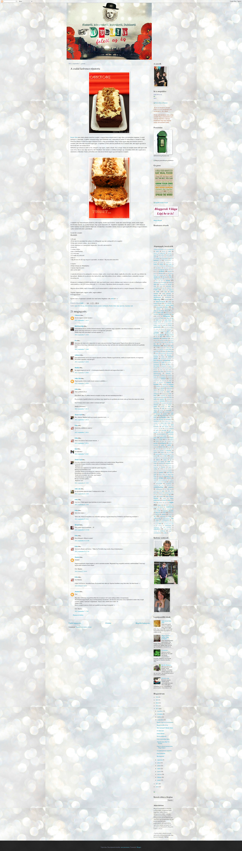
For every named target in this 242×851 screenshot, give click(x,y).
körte (170, 380)
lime (170, 394)
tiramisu (160, 502)
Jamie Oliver (169, 349)
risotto (160, 456)
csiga (163, 288)
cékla (169, 275)
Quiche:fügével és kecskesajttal (165, 722)
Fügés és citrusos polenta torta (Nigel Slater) (165, 747)
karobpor (169, 362)
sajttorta (162, 461)
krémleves (161, 382)
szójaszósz (170, 487)
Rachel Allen (74, 137)
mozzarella (168, 410)
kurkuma (171, 384)
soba (164, 469)
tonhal (159, 505)
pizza (166, 439)
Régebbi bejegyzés (143, 623)
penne (164, 436)
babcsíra (155, 262)
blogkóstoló (162, 269)
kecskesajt (156, 364)
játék (159, 351)
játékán (112, 298)
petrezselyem (163, 438)
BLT (168, 269)
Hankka (77, 368)
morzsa (155, 410)
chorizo (160, 279)
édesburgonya (157, 297)
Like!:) (155, 98)
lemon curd (169, 388)
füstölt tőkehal (167, 320)
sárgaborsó (161, 463)
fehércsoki (156, 310)
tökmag (155, 507)
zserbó (164, 533)
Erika (76, 389)
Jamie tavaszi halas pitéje (166, 621)
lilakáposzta (164, 393)
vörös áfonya (166, 523)
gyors (168, 331)
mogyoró (169, 408)
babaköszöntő (168, 260)
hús (160, 344)
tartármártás (163, 494)
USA (164, 512)
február (159, 777)
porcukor (156, 443)
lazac (171, 386)
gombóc (170, 325)
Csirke (156, 290)
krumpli (156, 384)
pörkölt (170, 443)
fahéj (86, 306)
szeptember (160, 720)
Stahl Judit (169, 472)
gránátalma (171, 327)
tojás (131, 306)
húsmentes (157, 346)
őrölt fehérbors (163, 425)
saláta (168, 461)
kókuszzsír (156, 375)
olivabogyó (161, 419)
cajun (166, 273)
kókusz (162, 371)
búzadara (161, 273)
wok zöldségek (167, 527)
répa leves (160, 249)
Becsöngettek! (160, 756)
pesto (155, 438)
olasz (155, 419)
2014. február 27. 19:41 (81, 586)
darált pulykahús (166, 293)
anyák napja (169, 255)
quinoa (155, 447)
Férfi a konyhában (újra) (163, 739)
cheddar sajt (157, 277)
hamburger (165, 338)
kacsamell (169, 353)
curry (155, 286)
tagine (163, 491)
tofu (166, 502)
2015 (157, 700)
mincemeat (156, 408)
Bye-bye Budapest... (166, 665)
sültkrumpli (166, 476)
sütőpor (161, 478)
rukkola (158, 460)
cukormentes (162, 284)
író (172, 347)
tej (169, 494)
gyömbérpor (168, 333)
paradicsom (169, 432)
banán (155, 264)
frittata (167, 318)
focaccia (158, 316)
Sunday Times (162, 474)
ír (156, 347)
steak (155, 474)
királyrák (156, 371)
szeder (164, 482)
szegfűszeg (170, 482)
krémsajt (90, 306)
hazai (156, 340)
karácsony (167, 360)
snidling (155, 469)
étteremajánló (159, 307)
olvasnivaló (156, 421)
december (160, 711)
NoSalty (170, 415)
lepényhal (169, 390)
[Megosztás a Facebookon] (96, 303)
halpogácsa (156, 338)
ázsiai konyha (164, 258)
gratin (157, 329)
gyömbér (156, 333)
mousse (161, 410)
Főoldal (108, 623)
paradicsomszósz (161, 434)
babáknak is (157, 260)
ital (156, 349)
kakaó (162, 355)
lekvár (162, 388)
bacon (161, 262)
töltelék (161, 507)
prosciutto (156, 445)
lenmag (162, 390)
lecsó (158, 388)
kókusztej (168, 373)
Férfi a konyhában (165, 314)
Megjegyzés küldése (78, 615)
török (158, 509)
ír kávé (161, 347)
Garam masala (157, 321)
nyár (155, 417)
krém (155, 382)
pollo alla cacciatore (166, 441)
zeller (170, 529)
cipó (162, 280)
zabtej (165, 529)
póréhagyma (163, 443)
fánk (172, 307)
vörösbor (160, 525)
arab (155, 257)
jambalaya (161, 349)
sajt (170, 459)
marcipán (156, 401)
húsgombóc (168, 344)
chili (170, 277)
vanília (169, 516)
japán (155, 351)
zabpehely (157, 529)
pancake (156, 432)
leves (168, 392)
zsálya (170, 531)
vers (172, 520)
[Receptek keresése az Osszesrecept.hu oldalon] (161, 202)
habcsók (155, 334)
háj (156, 336)
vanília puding (166, 518)
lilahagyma (156, 394)
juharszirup (170, 351)
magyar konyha (157, 397)
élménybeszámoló (160, 301)
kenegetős (164, 366)
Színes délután (160, 733)
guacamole (169, 329)
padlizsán (171, 428)
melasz (169, 404)
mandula (161, 399)
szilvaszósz (169, 485)
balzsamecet (168, 262)
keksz (169, 364)
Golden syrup (157, 325)
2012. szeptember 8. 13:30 (81, 494)
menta (155, 406)
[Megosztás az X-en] (94, 303)
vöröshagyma (168, 525)
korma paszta (162, 377)
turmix (155, 510)
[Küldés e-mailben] (91, 303)
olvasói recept (164, 421)
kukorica (164, 384)
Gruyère (162, 329)
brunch (155, 273)
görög (165, 327)
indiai (171, 346)
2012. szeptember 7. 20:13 (81, 409)
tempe (164, 498)
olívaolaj (168, 419)
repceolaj (121, 306)
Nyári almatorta (161, 753)
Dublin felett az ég (158, 94)
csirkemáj (164, 289)
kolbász (163, 375)
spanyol (170, 470)
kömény (170, 377)
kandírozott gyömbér (166, 358)
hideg (166, 340)
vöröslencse (156, 527)
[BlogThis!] (93, 303)
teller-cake (78, 489)
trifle (163, 509)
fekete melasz (169, 312)
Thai (155, 502)
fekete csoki (160, 312)
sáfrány (165, 459)
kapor (155, 360)
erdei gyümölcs (168, 303)
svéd (155, 480)
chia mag (164, 277)
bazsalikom (158, 268)
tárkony (157, 494)
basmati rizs (170, 266)
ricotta (155, 456)
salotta (155, 463)
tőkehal (169, 505)
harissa (172, 338)
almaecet (155, 253)
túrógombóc (165, 510)
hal (161, 336)
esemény (156, 305)
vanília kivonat (157, 518)
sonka (155, 470)
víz (156, 523)
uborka (171, 510)
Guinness (156, 331)
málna (155, 399)
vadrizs (170, 514)
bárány (161, 264)
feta (172, 314)
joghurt (164, 351)
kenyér (170, 366)
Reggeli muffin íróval (162, 725)
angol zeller (161, 255)
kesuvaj (161, 367)
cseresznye (168, 286)
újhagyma (157, 512)
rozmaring (165, 458)
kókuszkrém (169, 371)
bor (156, 271)
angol (76, 306)
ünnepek (157, 514)
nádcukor (158, 414)
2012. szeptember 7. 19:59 (81, 383)
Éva (76, 340)
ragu (169, 447)
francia (162, 318)
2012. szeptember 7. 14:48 (81, 349)
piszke (157, 439)
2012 (157, 708)
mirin (163, 408)
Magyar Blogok (158, 220)
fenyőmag (156, 314)
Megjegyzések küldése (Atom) (84, 627)
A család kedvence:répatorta (164, 751)
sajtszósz (155, 461)
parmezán (170, 434)
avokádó (157, 258)
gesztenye (156, 323)
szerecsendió (159, 483)
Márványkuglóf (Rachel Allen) (165, 728)
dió (79, 306)
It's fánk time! (160, 731)
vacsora (164, 514)
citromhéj (156, 282)
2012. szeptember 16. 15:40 (82, 540)
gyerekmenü (162, 331)
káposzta (160, 360)
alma (169, 251)
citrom (168, 280)
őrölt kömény (165, 426)
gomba (164, 325)
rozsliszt (171, 458)
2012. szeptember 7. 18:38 (81, 362)
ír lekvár (168, 347)
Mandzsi (77, 557)
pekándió (159, 436)
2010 (157, 787)
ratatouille (161, 450)
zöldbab (155, 531)
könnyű (163, 379)
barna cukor (169, 264)
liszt (155, 395)
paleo (170, 430)
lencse (155, 390)
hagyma (162, 335)
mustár (160, 412)
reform (155, 452)
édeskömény (168, 297)
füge (172, 318)
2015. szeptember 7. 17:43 (81, 611)
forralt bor (156, 318)
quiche (169, 445)
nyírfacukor (106, 306)
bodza (172, 269)
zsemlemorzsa (157, 533)
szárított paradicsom (163, 480)
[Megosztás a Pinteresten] (98, 303)
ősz (161, 428)
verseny (157, 521)
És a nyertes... (164, 650)
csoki (157, 291)
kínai (161, 369)
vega (172, 518)
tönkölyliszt (169, 507)
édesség (82, 306)
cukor (155, 284)
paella (157, 430)
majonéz (165, 397)
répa (118, 306)
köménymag (156, 378)
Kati (76, 449)
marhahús (162, 401)
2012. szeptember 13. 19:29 (82, 530)
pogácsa (171, 439)
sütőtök (169, 478)
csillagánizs (169, 288)
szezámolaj (156, 485)
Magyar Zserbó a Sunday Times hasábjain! (165, 637)
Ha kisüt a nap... (165, 678)
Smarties (163, 467)
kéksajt (163, 364)
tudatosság (169, 509)
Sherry (160, 465)
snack (169, 467)
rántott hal (158, 448)
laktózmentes (165, 386)
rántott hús (165, 448)
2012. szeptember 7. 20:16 (81, 432)
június (159, 765)
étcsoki (161, 305)
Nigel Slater (163, 415)
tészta (169, 500)
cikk (157, 280)
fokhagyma (166, 316)
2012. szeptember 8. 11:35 (81, 483)
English (155, 303)
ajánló (157, 251)
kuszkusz (158, 386)
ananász (169, 253)
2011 (157, 784)
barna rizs (163, 266)
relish (167, 452)
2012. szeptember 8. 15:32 (81, 519)
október (159, 717)
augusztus (160, 760)
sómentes (170, 469)
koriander (169, 375)
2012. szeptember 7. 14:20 (81, 335)
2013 (157, 706)
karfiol (163, 362)
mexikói (162, 406)
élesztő (167, 299)
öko (154, 425)
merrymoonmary (125, 847)
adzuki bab (170, 249)
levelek (161, 392)
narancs (100, 306)
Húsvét (165, 346)
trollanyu (77, 355)
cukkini (170, 282)
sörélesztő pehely (162, 470)
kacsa (157, 353)
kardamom (156, 362)
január (159, 780)
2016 (157, 697)
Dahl (165, 291)
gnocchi (170, 323)
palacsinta (163, 430)
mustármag (166, 412)
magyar (169, 395)
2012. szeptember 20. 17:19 (82, 551)
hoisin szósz (164, 342)
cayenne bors (162, 275)
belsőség (155, 269)
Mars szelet (169, 401)
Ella (172, 299)
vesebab (162, 521)
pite (161, 439)
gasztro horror (167, 321)
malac (170, 397)
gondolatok (157, 327)
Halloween (168, 336)
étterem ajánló (169, 305)
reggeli (162, 452)
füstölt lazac (159, 320)
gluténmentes (163, 323)
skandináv (156, 467)
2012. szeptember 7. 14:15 (81, 320)
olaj (171, 417)
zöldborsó (162, 531)
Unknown (77, 315)
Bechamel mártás (167, 268)
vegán (157, 520)
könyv (170, 378)
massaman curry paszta (166, 403)
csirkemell (171, 289)
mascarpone (156, 403)
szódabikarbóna (158, 487)
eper (160, 303)
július (159, 763)
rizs (165, 456)
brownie (170, 271)
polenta (157, 441)
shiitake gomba (167, 465)
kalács (162, 356)
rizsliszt (159, 458)
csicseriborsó (157, 288)
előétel (169, 301)
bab (171, 258)
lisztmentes (162, 395)
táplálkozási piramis (169, 493)
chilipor (155, 279)
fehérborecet (168, 309)
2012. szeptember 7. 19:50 (81, 372)
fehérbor (158, 309)
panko (162, 432)
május (159, 768)
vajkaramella (162, 516)
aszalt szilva (161, 257)
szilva (162, 485)
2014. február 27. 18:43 (81, 571)
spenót (161, 472)
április (159, 771)
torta (165, 505)
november (160, 714)
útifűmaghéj (170, 512)
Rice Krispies (169, 454)
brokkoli (161, 271)
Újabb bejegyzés (75, 623)
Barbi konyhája (79, 326)
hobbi (157, 342)
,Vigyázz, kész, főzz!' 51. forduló (163, 742)
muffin (155, 412)
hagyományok (170, 334)
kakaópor (169, 355)
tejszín (161, 496)
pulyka (162, 445)
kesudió (155, 367)
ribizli (163, 454)
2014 (157, 703)
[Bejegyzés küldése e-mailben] (87, 303)
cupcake (170, 284)
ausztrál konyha (169, 257)
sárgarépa (127, 306)
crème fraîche (163, 282)
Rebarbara (168, 450)
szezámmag (168, 483)
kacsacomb (162, 353)
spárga (155, 472)
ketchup (166, 367)
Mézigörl (77, 525)
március (159, 774)
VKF (159, 523)
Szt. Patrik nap (168, 489)
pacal (165, 428)
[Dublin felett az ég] (154, 96)
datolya (155, 295)
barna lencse (156, 266)
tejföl (155, 496)
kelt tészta (156, 366)
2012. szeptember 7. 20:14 (81, 420)
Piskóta (171, 438)
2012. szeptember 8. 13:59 (81, 504)
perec (170, 436)
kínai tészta (168, 369)
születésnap (156, 491)
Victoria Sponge (169, 521)
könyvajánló (156, 380)
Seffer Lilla (78, 378)
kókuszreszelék (157, 373)
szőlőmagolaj (159, 489)
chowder (166, 279)
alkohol (163, 251)
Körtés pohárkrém (161, 736)
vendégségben (165, 520)
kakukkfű (156, 356)
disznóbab (169, 295)
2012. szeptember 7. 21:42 (81, 454)
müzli (172, 412)
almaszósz (162, 253)
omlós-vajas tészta (165, 423)
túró (159, 511)
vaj (155, 516)
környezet (164, 380)
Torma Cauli (78, 415)
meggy (163, 404)
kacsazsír (155, 355)
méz (169, 406)
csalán (161, 286)
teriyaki (164, 500)
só (160, 469)
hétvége (161, 340)
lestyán (155, 392)
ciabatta (171, 279)
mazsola (95, 306)
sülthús (160, 476)
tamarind (161, 493)
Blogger (139, 847)
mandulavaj (169, 399)
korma (155, 377)
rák (172, 447)
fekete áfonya (164, 311)
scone (155, 465)
